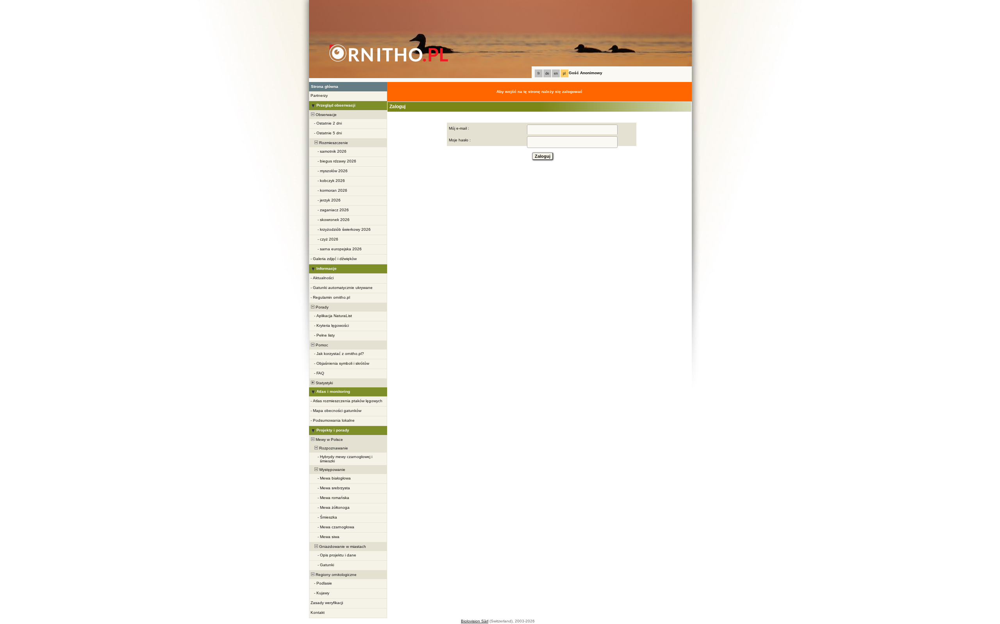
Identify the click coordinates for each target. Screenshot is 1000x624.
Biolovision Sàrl (474, 621)
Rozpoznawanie (333, 448)
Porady (321, 307)
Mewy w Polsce (328, 439)
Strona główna (324, 86)
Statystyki (323, 383)
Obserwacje (325, 114)
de (547, 73)
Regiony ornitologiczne (335, 574)
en (556, 73)
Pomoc (321, 345)
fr (539, 73)
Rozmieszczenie (333, 143)
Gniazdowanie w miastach (342, 546)
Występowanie (331, 469)
